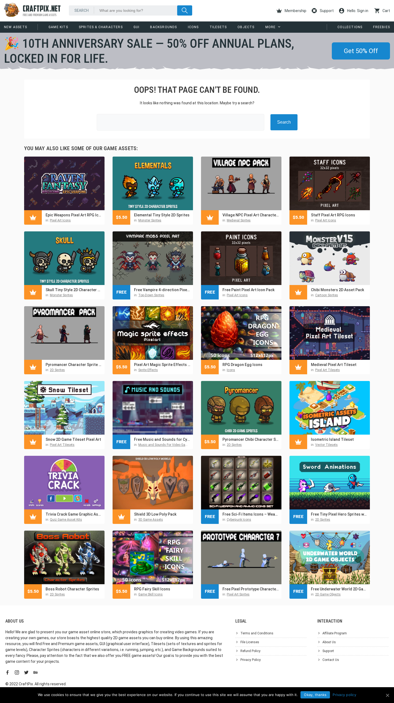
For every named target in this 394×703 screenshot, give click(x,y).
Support (326, 11)
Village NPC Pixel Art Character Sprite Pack (250, 215)
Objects (245, 27)
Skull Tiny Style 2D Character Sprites (74, 290)
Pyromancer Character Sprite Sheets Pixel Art (74, 364)
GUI (136, 27)
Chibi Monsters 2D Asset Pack (337, 290)
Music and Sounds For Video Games (165, 445)
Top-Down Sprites (151, 295)
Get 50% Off (361, 51)
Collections (349, 27)
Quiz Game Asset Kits (66, 519)
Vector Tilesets (326, 445)
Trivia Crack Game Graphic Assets (74, 514)
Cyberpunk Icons (239, 519)
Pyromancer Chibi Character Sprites (250, 439)
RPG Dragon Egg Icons (242, 364)
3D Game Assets (150, 519)
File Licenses (249, 642)
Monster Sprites (149, 220)
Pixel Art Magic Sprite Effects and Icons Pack (162, 364)
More (270, 27)
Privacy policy (344, 695)
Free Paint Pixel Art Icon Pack (248, 290)
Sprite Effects (148, 370)
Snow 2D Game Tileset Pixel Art (73, 439)
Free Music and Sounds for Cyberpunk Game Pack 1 (162, 439)
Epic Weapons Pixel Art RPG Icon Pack (74, 215)
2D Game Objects (328, 594)
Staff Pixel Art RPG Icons (333, 215)
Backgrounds (163, 27)
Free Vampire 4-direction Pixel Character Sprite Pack (162, 290)
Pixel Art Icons (60, 220)
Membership (295, 11)
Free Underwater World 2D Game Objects (339, 589)
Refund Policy (250, 651)
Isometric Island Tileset (332, 439)
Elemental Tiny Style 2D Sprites (161, 215)
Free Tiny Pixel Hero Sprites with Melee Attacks (339, 514)
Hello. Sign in (357, 11)
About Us (329, 642)
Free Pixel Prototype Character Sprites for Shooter (250, 589)
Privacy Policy (250, 660)
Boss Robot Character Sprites (72, 589)
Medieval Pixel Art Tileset (333, 364)
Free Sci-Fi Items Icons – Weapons (250, 514)
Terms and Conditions (256, 633)
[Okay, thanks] (387, 695)
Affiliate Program (334, 633)
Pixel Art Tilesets (327, 370)
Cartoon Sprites (326, 295)
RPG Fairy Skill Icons (152, 589)
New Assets (15, 27)
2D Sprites (57, 370)
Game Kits (58, 27)
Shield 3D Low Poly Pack (155, 514)
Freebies (381, 27)
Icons (193, 27)
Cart (386, 11)
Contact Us (330, 660)
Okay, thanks (315, 695)
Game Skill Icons (150, 594)
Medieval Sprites (239, 220)
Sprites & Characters (101, 27)
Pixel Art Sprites (238, 594)
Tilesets (218, 27)
